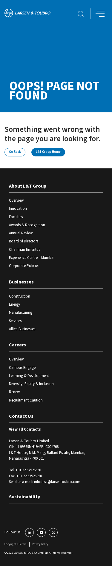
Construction (19, 296)
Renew (14, 392)
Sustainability (24, 496)
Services (15, 321)
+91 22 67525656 (28, 470)
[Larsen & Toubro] (27, 14)
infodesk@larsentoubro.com (57, 482)
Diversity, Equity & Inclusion (31, 384)
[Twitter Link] (53, 532)
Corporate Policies (24, 265)
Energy (14, 304)
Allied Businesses (22, 329)
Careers (17, 344)
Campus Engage (22, 367)
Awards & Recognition (27, 225)
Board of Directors (23, 241)
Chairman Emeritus (24, 249)
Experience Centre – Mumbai (31, 257)
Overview (16, 200)
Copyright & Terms (15, 544)
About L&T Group (27, 186)
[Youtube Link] (41, 532)
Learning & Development (29, 375)
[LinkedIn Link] (29, 532)
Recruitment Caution (26, 400)
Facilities (16, 217)
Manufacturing (20, 312)
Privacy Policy (40, 544)
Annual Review (21, 233)
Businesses (21, 282)
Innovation (18, 208)
